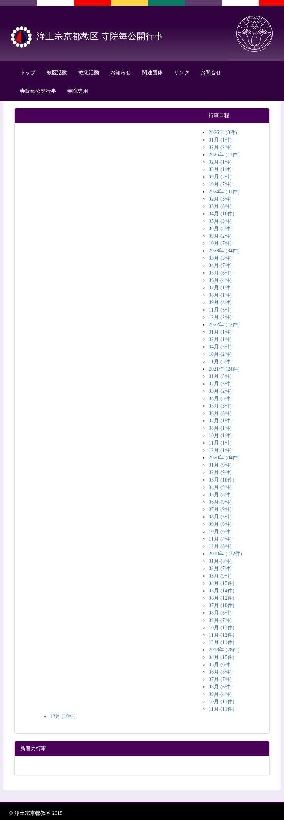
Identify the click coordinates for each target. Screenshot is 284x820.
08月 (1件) (220, 295)
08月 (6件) (220, 613)
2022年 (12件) (224, 324)
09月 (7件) (220, 620)
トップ (28, 72)
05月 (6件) (220, 273)
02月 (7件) (220, 568)
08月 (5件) (220, 517)
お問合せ (210, 72)
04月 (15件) (221, 583)
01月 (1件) (220, 140)
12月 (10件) (63, 716)
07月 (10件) (221, 605)
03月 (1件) (220, 169)
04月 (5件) (220, 347)
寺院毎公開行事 (38, 91)
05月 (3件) (220, 221)
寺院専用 (77, 91)
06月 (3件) (220, 228)
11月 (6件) (220, 310)
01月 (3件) (220, 376)
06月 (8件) (220, 672)
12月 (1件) (220, 450)
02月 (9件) (220, 472)
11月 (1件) (220, 443)
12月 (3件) (220, 546)
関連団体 (152, 72)
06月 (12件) (221, 598)
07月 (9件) (220, 509)
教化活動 (88, 72)
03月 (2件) (220, 391)
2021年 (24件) (224, 369)
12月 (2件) (220, 317)
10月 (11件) (221, 701)
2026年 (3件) (223, 132)
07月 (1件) (220, 287)
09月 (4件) (220, 302)
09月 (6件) (220, 524)
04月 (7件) (220, 265)
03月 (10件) (221, 480)
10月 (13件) (221, 627)
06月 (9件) (220, 502)
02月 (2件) (220, 147)
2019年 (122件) (225, 554)
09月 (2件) (220, 177)
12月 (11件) (221, 642)
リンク (181, 72)
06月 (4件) (220, 280)
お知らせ (120, 72)
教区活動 (57, 72)
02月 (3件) (220, 199)
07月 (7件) (220, 679)
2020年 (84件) (224, 457)
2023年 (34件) (224, 251)
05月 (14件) (221, 590)
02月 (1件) (220, 162)
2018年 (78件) (224, 650)
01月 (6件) (220, 561)
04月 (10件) (221, 214)
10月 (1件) (220, 435)
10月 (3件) (220, 531)
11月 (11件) (221, 709)
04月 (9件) (220, 487)
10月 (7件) (220, 184)
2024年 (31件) (224, 191)
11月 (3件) (220, 361)
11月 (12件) (221, 635)
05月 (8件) (220, 494)
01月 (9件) (220, 465)
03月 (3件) (220, 206)
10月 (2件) (220, 354)
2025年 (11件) (224, 154)
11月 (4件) (220, 539)
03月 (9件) (220, 576)
